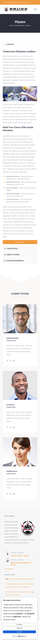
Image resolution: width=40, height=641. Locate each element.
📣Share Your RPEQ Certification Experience (20, 579)
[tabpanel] (20, 147)
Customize (19, 624)
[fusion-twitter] (10, 360)
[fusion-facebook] (7, 360)
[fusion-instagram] (14, 360)
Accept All (19, 632)
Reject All (19, 628)
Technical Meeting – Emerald (20, 556)
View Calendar (9, 569)
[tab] (20, 44)
